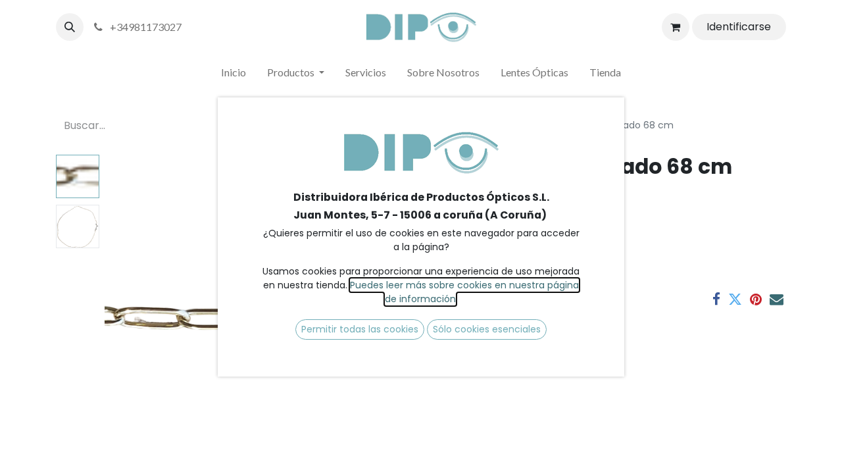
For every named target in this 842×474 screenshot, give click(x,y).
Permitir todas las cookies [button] (359, 329)
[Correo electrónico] (776, 299)
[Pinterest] (756, 299)
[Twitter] (735, 299)
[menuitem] (233, 75)
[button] (70, 27)
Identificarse (738, 26)
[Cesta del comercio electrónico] (675, 27)
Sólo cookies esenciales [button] (487, 329)
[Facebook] (716, 299)
